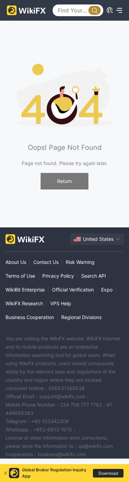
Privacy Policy (58, 276)
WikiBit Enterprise (25, 290)
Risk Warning (80, 262)
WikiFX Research (24, 303)
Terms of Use (20, 276)
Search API (93, 276)
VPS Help (60, 303)
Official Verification (73, 290)
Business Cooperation (30, 317)
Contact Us (45, 262)
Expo (106, 290)
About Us (16, 262)
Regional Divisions (81, 317)
